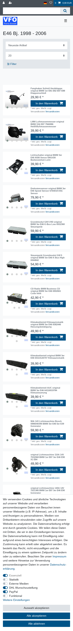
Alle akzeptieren (36, 615)
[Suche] (65, 10)
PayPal (13, 591)
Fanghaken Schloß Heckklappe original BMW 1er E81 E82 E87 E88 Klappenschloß (48, 90)
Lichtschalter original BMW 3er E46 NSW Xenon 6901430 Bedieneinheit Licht (46, 157)
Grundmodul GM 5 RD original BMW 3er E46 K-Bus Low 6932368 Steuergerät (48, 224)
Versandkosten (52, 111)
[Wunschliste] (51, 3)
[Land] (45, 3)
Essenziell (15, 575)
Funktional (15, 595)
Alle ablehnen (36, 623)
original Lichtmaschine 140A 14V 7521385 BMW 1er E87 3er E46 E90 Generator (48, 490)
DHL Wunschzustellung (23, 587)
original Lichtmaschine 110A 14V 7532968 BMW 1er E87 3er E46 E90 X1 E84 (48, 457)
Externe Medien (19, 583)
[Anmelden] (4, 3)
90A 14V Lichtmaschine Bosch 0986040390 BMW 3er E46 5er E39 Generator (47, 423)
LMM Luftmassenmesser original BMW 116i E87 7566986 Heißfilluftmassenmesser (47, 124)
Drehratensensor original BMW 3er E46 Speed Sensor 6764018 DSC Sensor (48, 190)
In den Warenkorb (47, 103)
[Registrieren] (10, 3)
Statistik (14, 579)
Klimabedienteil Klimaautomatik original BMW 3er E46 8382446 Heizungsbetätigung (47, 324)
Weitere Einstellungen (16, 599)
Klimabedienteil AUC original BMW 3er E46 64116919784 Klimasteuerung (45, 390)
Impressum (59, 556)
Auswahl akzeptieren (36, 607)
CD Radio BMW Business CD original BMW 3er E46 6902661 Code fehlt (46, 291)
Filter (13, 63)
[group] (16, 99)
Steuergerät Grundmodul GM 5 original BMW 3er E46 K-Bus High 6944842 (48, 257)
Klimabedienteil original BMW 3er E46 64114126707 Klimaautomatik (47, 356)
